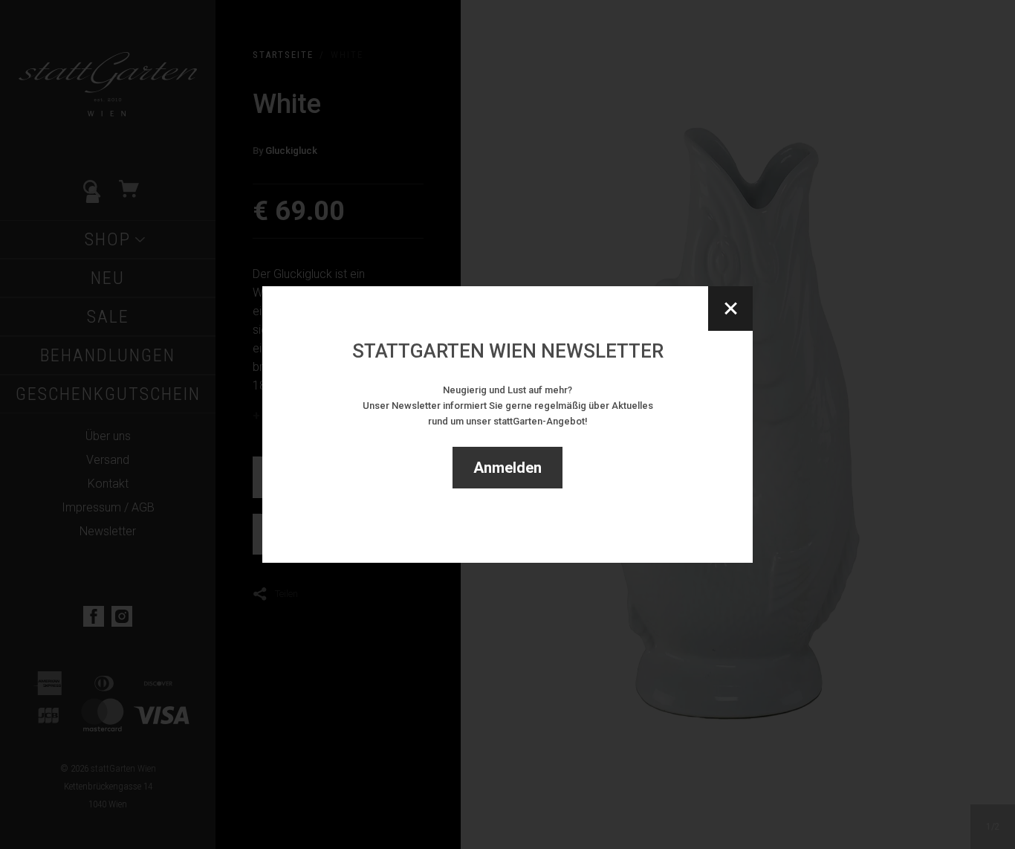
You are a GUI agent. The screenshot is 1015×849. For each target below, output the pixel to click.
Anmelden (507, 468)
